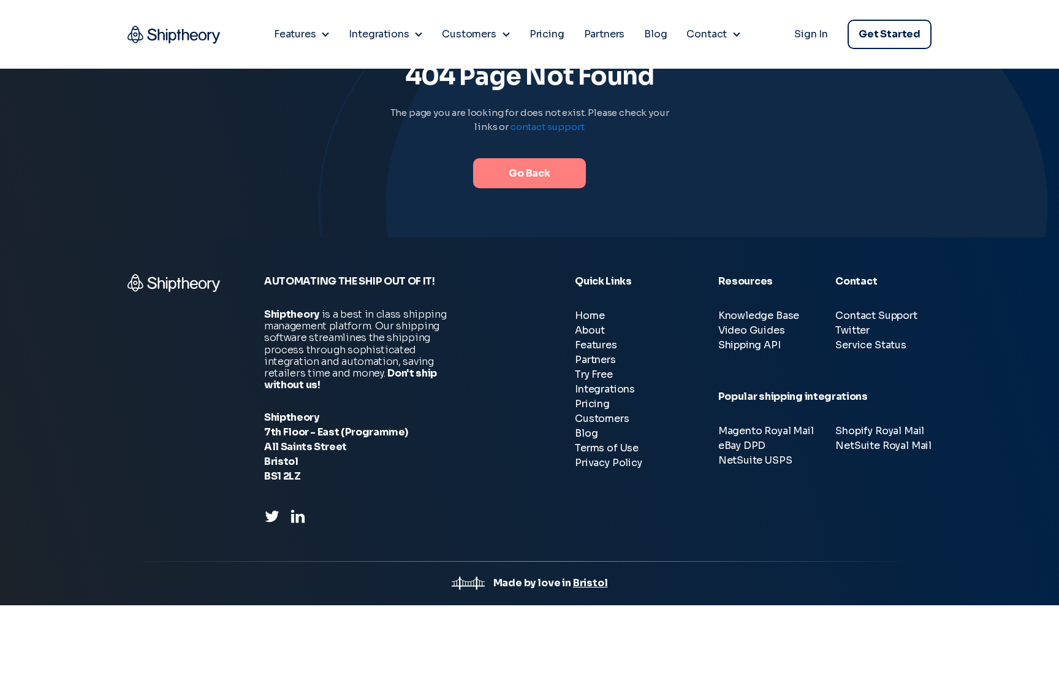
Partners (595, 359)
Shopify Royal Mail (879, 430)
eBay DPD (742, 445)
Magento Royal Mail (766, 430)
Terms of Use (607, 448)
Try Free (594, 374)
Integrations (605, 389)
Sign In (811, 34)
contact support (548, 126)
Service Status (870, 345)
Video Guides (751, 330)
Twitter (852, 330)
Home (589, 315)
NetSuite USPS (755, 460)
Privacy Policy (608, 462)
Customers (602, 418)
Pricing (592, 403)
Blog (586, 433)
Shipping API (749, 345)
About (590, 330)
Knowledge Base (759, 315)
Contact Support (876, 315)
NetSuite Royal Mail (883, 445)
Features (596, 345)
